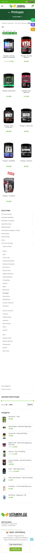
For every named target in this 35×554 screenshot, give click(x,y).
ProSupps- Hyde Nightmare (26, 91)
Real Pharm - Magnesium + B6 (17, 495)
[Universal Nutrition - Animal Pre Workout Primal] (4, 462)
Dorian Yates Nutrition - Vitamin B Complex (21, 477)
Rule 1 (5, 327)
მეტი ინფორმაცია (16, 544)
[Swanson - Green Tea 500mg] (4, 454)
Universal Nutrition (8, 261)
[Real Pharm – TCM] (4, 419)
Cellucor (5, 314)
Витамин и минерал (7, 221)
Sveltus (5, 283)
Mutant (5, 348)
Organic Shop (7, 338)
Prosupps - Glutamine (26, 161)
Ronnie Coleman (8, 311)
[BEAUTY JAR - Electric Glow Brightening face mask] (4, 445)
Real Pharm (6, 267)
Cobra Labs (6, 258)
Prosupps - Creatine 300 (26, 126)
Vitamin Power (7, 247)
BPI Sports (6, 290)
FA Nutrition (6, 280)
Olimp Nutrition (7, 277)
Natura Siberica (8, 341)
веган (3, 240)
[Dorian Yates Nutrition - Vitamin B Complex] (4, 480)
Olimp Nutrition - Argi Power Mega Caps (20, 426)
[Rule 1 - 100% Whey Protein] (4, 471)
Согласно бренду (7, 243)
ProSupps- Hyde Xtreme (8, 91)
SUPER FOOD (5, 237)
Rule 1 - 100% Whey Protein (17, 469)
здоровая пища (6, 224)
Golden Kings (7, 317)
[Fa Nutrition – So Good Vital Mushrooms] (4, 488)
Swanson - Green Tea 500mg (17, 451)
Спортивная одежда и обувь (10, 230)
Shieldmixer (6, 345)
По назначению (6, 214)
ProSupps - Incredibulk (9, 196)
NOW (4, 287)
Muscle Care (6, 271)
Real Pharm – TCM (14, 416)
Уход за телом (6, 389)
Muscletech (6, 296)
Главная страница (7, 23)
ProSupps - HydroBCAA (9, 161)
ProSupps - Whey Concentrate (8, 126)
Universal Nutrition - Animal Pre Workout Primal (20, 461)
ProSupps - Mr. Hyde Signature (26, 56)
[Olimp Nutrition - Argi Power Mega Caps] (4, 428)
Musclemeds (7, 324)
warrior (5, 330)
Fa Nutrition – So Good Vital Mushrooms (20, 486)
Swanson (5, 320)
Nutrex (5, 251)
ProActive (6, 306)
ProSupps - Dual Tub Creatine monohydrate (9, 56)
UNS (4, 335)
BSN (4, 254)
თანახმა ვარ (15, 549)
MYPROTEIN (6, 300)
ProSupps (6, 293)
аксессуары (5, 234)
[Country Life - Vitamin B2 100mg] (4, 436)
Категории (16, 17)
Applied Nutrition (8, 274)
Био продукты (5, 386)
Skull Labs (6, 351)
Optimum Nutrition (8, 264)
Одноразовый (5, 227)
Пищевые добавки (7, 217)
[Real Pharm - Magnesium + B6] (4, 497)
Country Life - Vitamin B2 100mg (18, 433)
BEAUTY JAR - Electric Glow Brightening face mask (20, 443)
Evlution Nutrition (8, 303)
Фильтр (30, 405)
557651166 (11, 526)
